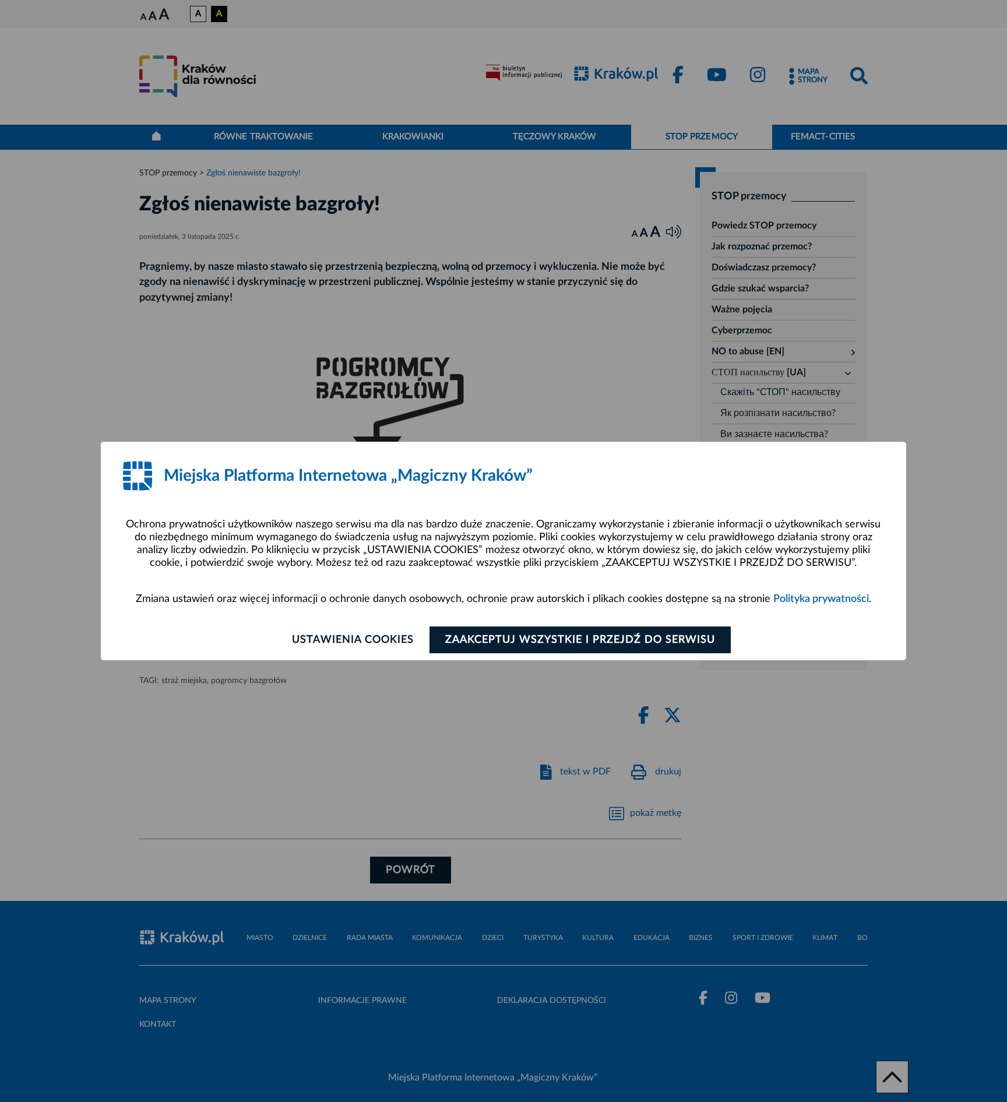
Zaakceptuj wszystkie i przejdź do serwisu (580, 640)
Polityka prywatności (821, 599)
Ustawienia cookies (353, 640)
